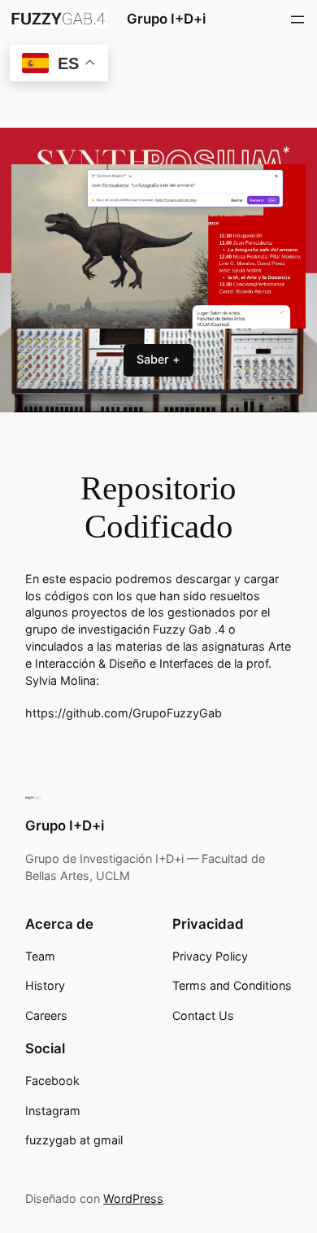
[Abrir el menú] (297, 19)
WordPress (133, 1198)
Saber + (158, 359)
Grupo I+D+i (166, 19)
